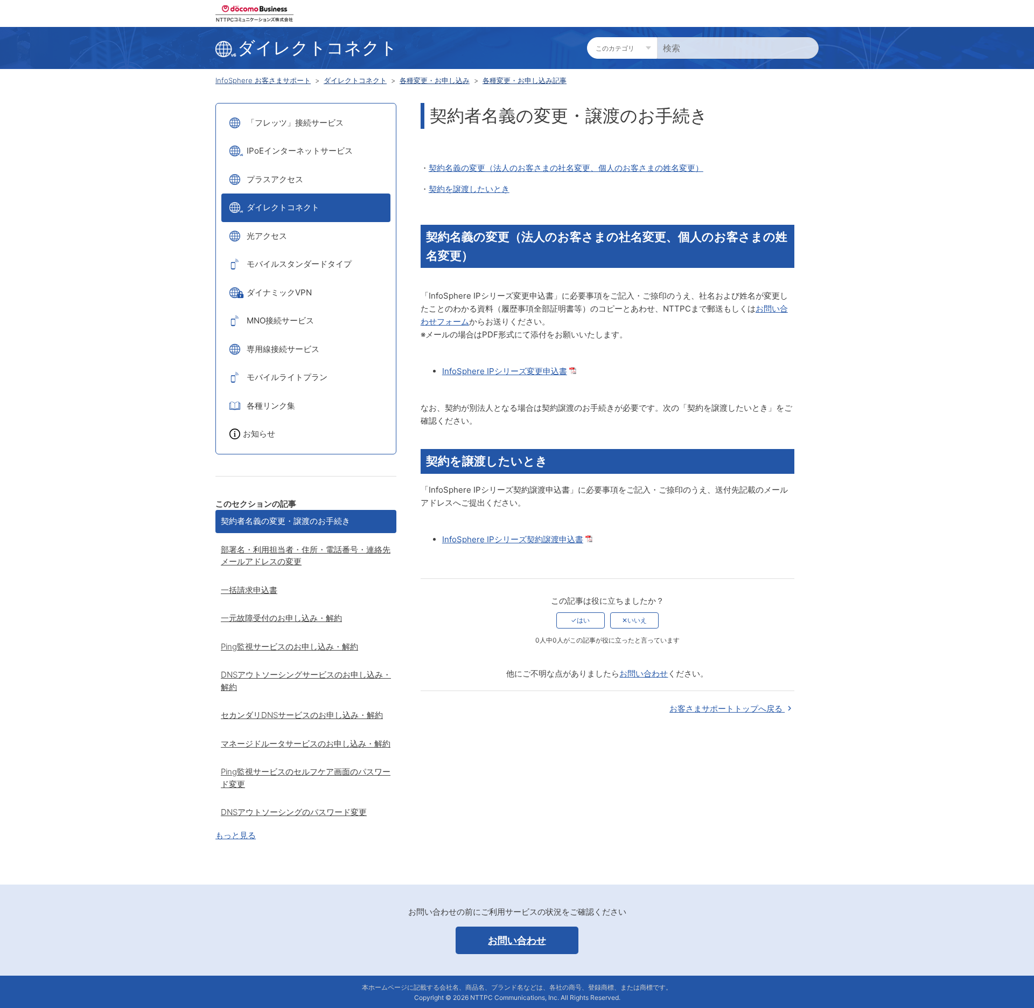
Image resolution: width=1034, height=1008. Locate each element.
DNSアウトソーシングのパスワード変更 (294, 812)
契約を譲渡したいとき (469, 189)
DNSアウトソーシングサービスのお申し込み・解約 (306, 680)
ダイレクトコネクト (355, 80)
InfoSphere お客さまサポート (263, 80)
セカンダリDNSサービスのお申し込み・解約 (302, 715)
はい (583, 620)
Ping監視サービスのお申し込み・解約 (289, 646)
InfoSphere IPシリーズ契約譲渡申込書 (512, 539)
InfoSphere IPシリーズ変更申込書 (504, 371)
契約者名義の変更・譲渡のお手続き (285, 521)
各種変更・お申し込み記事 (525, 80)
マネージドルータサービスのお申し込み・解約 (305, 743)
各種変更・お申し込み (435, 80)
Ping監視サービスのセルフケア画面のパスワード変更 (305, 778)
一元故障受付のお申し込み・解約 (281, 618)
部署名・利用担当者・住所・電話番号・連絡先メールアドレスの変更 (305, 555)
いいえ (637, 620)
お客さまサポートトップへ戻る (727, 708)
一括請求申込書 (249, 590)
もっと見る (235, 835)
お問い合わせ (643, 673)
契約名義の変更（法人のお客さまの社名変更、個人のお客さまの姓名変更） (566, 168)
